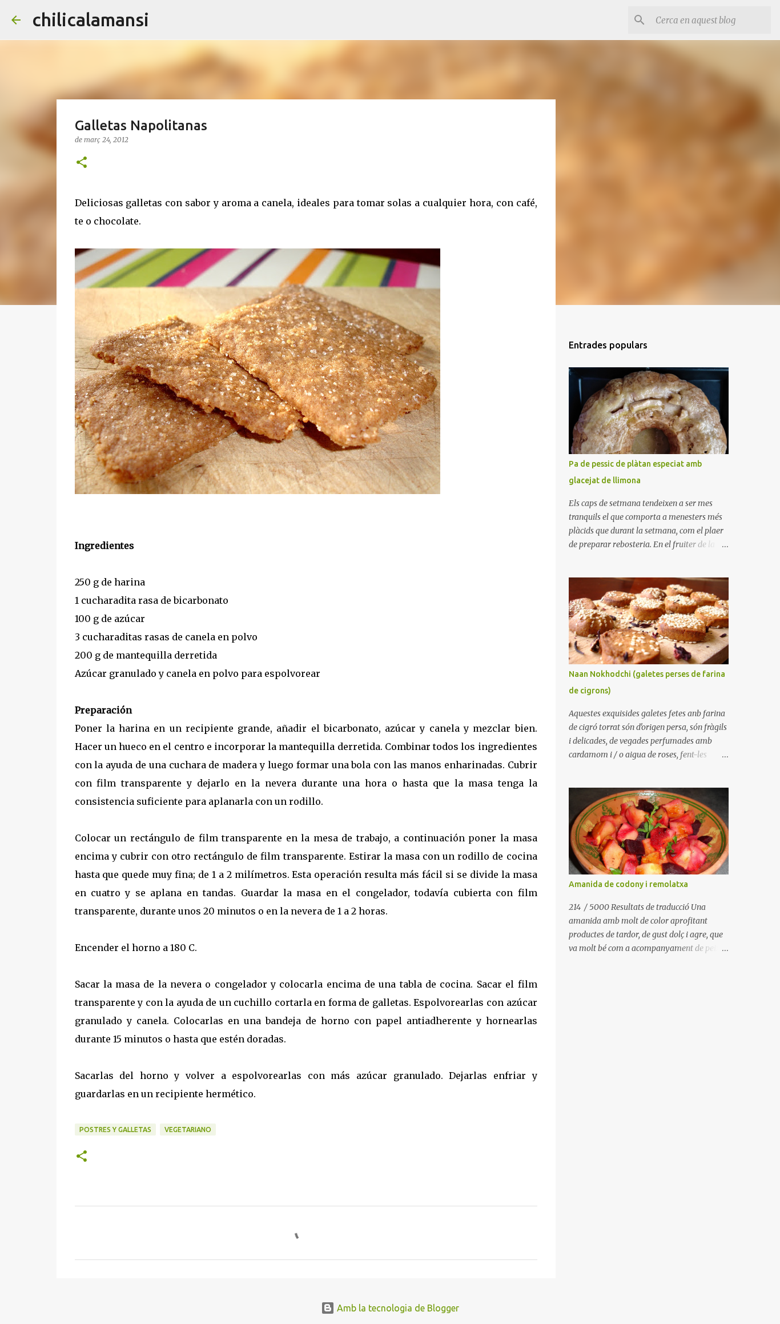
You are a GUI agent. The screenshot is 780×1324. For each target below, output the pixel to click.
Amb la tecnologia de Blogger (397, 1308)
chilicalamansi (90, 19)
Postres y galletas (115, 1129)
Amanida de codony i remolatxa (628, 884)
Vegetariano (187, 1129)
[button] (82, 163)
